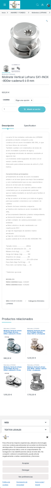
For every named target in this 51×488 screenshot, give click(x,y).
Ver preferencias (25, 477)
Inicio (4, 13)
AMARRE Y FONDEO (18, 13)
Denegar (25, 470)
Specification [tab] (30, 126)
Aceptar (25, 463)
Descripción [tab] (8, 126)
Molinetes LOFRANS (39, 13)
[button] (47, 437)
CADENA (6, 100)
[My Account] (42, 4)
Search (37, 4)
